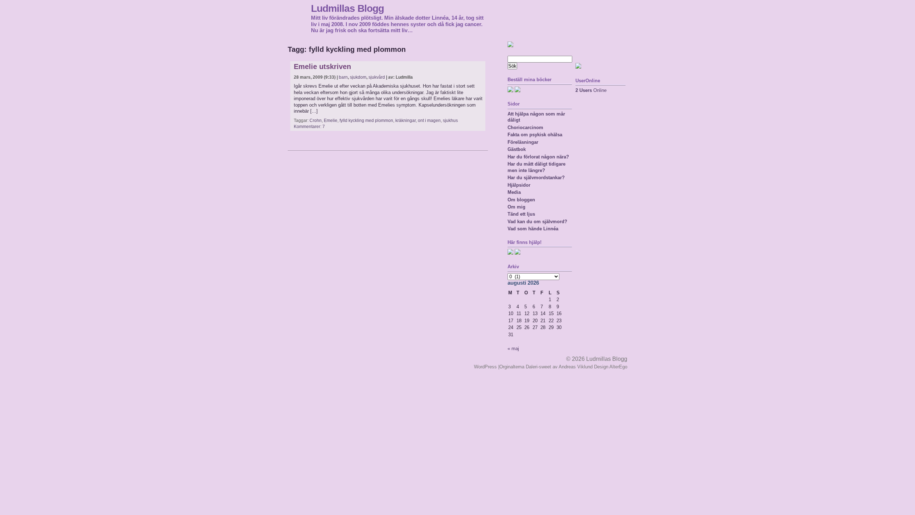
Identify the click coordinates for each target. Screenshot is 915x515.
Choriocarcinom (525, 127)
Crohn (316, 120)
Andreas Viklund (576, 366)
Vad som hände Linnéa (533, 228)
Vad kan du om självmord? (537, 221)
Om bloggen (521, 199)
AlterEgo (618, 366)
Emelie (330, 120)
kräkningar (405, 120)
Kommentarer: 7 (309, 126)
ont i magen (429, 120)
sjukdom (358, 77)
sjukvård (377, 77)
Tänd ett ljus (521, 214)
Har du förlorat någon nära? (538, 157)
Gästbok (517, 149)
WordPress (485, 366)
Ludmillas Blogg (347, 8)
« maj (513, 348)
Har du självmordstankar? (536, 177)
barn (343, 77)
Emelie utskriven (322, 66)
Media (514, 192)
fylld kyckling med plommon (366, 120)
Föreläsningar (523, 142)
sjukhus (450, 120)
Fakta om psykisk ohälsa (535, 134)
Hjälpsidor (519, 185)
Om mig (516, 207)
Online (591, 90)
